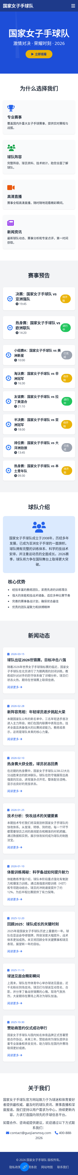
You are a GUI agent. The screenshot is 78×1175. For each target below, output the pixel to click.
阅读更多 (13, 687)
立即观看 (41, 54)
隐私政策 (15, 1167)
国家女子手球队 (18, 6)
